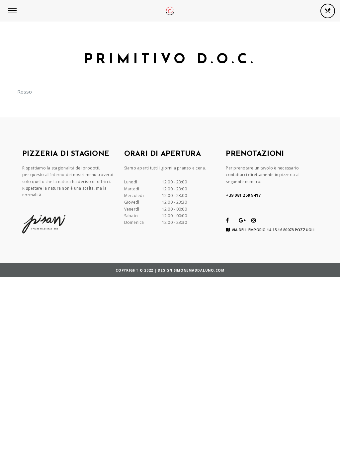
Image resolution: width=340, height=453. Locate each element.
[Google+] (242, 220)
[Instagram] (253, 220)
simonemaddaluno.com (199, 270)
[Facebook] (227, 220)
